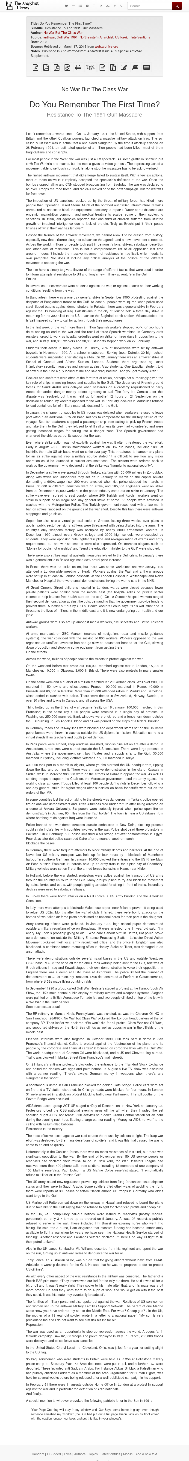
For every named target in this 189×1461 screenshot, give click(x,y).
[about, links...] (73, 6)
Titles (67, 1454)
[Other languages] (80, 6)
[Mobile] (94, 6)
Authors (80, 1454)
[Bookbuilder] (87, 6)
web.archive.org (106, 46)
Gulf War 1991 (67, 37)
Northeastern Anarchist (96, 37)
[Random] (107, 6)
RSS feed (54, 1454)
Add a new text (146, 1454)
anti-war (49, 37)
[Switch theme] (121, 6)
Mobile (128, 1454)
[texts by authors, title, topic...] (66, 6)
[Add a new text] (114, 6)
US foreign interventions (132, 37)
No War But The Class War (63, 32)
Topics (93, 1454)
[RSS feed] (100, 6)
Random (38, 1454)
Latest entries (110, 1454)
